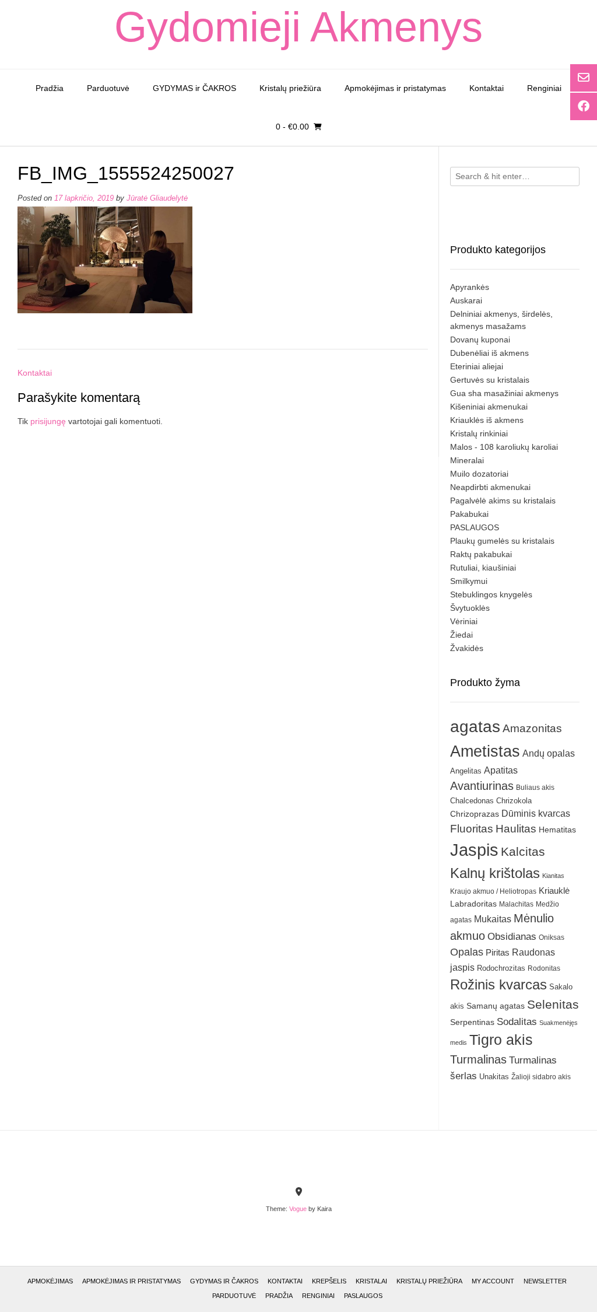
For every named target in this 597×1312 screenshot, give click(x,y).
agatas (475, 726)
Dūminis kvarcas (535, 813)
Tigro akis (501, 1040)
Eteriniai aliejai (476, 366)
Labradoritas (473, 903)
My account (493, 1281)
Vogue (298, 1208)
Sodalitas (517, 1021)
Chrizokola (514, 800)
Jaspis (474, 849)
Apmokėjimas (50, 1281)
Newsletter (545, 1281)
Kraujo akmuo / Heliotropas (493, 891)
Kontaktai (486, 88)
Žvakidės (466, 648)
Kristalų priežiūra (290, 88)
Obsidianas (511, 936)
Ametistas (485, 751)
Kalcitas (523, 851)
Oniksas (551, 937)
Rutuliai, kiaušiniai (483, 567)
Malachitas (516, 904)
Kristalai (371, 1281)
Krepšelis (329, 1281)
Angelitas (466, 771)
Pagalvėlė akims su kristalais (503, 500)
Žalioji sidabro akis (541, 1077)
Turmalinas (478, 1059)
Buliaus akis (535, 787)
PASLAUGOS (474, 527)
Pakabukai (469, 514)
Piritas (498, 952)
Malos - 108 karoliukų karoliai (504, 447)
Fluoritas (471, 829)
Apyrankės (469, 287)
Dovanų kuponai (480, 339)
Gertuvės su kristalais (489, 379)
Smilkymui (468, 581)
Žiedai (461, 634)
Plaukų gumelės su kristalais (502, 540)
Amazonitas (532, 728)
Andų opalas (548, 753)
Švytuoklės (470, 608)
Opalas (466, 952)
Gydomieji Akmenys (298, 27)
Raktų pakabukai (481, 554)
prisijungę (48, 421)
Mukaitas (492, 919)
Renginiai (544, 88)
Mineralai (467, 460)
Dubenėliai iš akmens (489, 353)
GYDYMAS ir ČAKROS (194, 88)
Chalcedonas (472, 801)
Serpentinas (472, 1022)
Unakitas (494, 1076)
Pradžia (50, 88)
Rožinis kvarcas (498, 984)
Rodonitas (544, 968)
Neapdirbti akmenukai (490, 487)
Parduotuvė (108, 88)
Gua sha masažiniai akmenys (504, 393)
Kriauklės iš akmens (487, 420)
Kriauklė (554, 890)
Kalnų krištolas (495, 873)
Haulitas (516, 829)
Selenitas (553, 1004)
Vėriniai (463, 621)
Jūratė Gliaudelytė (157, 198)
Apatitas (501, 770)
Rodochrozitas (501, 968)
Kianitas (553, 875)
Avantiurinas (482, 785)
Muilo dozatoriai (479, 473)
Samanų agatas (495, 1005)
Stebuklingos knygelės (491, 594)
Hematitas (557, 829)
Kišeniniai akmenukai (489, 406)
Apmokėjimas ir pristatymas (395, 88)
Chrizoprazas (474, 814)
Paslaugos (363, 1295)
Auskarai (466, 300)
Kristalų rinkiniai (479, 433)
